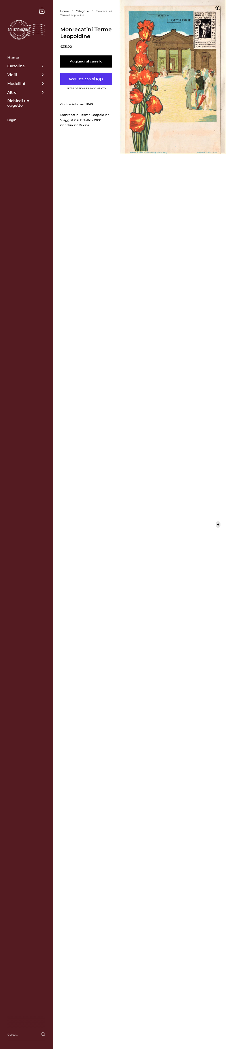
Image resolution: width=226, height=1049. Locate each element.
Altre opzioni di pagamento (86, 88)
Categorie (82, 11)
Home (64, 11)
